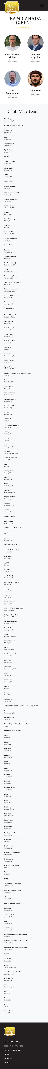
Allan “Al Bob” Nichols (12, 56)
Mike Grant (35, 90)
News (6, 1054)
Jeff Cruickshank (12, 91)
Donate (8, 1062)
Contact (8, 1058)
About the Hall (12, 1050)
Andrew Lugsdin (35, 56)
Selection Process (13, 1046)
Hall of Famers (12, 1042)
